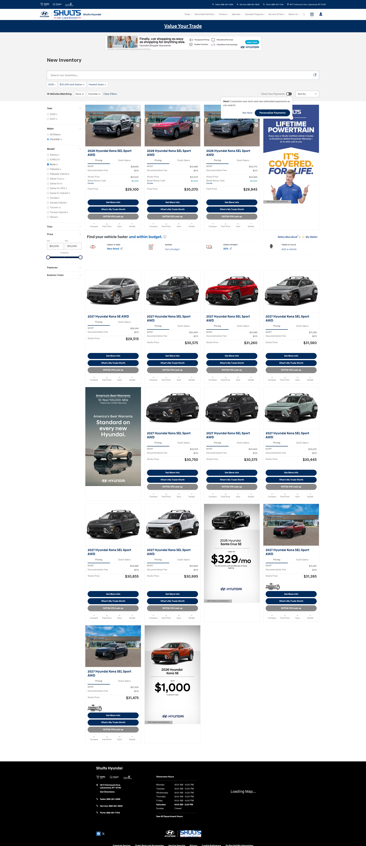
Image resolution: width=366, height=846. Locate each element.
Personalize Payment (128, 196)
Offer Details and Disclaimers (277, 202)
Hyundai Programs (254, 14)
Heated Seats (97, 84)
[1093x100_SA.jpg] (183, 43)
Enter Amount (64, 278)
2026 (51, 84)
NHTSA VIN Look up (113, 222)
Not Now (247, 112)
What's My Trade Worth (113, 215)
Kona (78, 94)
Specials (236, 14)
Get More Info (113, 208)
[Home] (45, 14)
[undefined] (183, 42)
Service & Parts (276, 14)
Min (48, 241)
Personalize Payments (272, 112)
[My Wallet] (312, 14)
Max (66, 241)
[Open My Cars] (320, 14)
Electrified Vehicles (204, 14)
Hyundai (93, 94)
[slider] (48, 257)
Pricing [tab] (98, 160)
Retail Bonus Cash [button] (97, 181)
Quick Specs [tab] (124, 160)
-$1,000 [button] (135, 181)
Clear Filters (110, 94)
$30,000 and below (72, 84)
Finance (223, 14)
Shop (187, 14)
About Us (293, 14)
